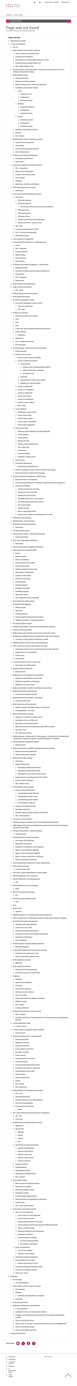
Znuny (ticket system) (20, 1180)
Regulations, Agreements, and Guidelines (26, 1305)
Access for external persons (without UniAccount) (31, 812)
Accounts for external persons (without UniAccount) (32, 271)
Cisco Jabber (19, 1005)
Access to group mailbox (26, 402)
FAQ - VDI (18, 1116)
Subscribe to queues (22, 1193)
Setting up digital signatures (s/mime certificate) (34, 431)
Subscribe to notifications (23, 937)
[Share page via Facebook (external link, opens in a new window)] (28, 1344)
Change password (21, 614)
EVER (17, 889)
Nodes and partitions (22, 560)
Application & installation (23, 982)
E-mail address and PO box (24, 1049)
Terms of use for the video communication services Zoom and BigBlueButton (40, 1324)
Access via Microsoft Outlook (27, 361)
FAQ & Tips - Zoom (21, 1273)
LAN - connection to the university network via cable (30, 646)
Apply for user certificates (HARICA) (27, 850)
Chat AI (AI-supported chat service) (24, 187)
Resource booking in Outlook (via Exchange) (30, 473)
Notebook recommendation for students (31, 1296)
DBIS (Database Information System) (25, 293)
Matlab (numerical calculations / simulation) (28, 698)
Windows (21, 104)
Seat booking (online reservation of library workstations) (31, 863)
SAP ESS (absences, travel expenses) (25, 876)
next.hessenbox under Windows (28, 793)
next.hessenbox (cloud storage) (23, 787)
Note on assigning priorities (27, 511)
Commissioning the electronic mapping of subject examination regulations (40, 483)
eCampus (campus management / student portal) (29, 476)
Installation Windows (27, 107)
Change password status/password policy (29, 617)
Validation (18, 181)
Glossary (18, 133)
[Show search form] (34, 2)
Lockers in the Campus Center (25, 174)
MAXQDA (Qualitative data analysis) (25, 691)
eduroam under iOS (24, 1161)
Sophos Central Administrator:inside (27, 956)
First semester (20, 1289)
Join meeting (19, 146)
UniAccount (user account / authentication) (27, 1036)
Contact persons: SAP (22, 869)
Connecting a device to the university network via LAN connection (37, 649)
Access (17, 245)
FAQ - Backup (19, 136)
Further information (21, 537)
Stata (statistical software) (22, 966)
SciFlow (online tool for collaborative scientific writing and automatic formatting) (39, 918)
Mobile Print (19, 338)
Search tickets (20, 1202)
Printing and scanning (20, 313)
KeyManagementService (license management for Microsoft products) (36, 636)
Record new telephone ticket (24, 1190)
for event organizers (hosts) (29, 1241)
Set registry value (28, 373)
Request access (20, 607)
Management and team (18, 41)
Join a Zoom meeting (25, 1250)
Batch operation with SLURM (24, 563)
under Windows (25, 364)
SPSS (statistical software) (22, 960)
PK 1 (16, 895)
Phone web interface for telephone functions (30, 998)
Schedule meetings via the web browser (31, 1231)
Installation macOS (26, 120)
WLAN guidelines (21, 1167)
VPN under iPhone (24, 216)
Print (16, 322)
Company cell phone (22, 1008)
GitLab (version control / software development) (29, 534)
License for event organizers (24, 142)
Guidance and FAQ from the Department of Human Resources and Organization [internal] (41, 1019)
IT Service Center (18, 15)
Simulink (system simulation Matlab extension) (28, 944)
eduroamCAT (19, 1129)
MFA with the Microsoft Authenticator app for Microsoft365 (35, 727)
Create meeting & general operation (27, 149)
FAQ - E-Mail (22, 405)
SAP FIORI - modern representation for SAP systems (30, 873)
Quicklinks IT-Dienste (51, 2)
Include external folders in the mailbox (32, 380)
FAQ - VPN (18, 226)
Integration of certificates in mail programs (29, 847)
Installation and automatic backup (26, 88)
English (67, 2)
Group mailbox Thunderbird (27, 422)
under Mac (23, 377)
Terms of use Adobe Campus (25, 1327)
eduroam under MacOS (25, 1151)
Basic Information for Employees (26, 479)
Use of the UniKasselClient (24, 1103)
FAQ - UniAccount (21, 1087)
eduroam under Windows (26, 1148)
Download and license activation (26, 694)
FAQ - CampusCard (21, 168)
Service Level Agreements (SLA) (25, 1330)
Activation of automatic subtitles (26, 1270)
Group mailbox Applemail (26, 425)
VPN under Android (24, 213)
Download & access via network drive (27, 973)
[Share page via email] (18, 1344)
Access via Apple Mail (25, 393)
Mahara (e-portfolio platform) (22, 668)
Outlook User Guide (21, 428)
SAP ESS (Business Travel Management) (26, 879)
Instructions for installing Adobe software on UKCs (32, 60)
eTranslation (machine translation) (24, 524)
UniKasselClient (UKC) (22, 1097)
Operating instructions (22, 809)
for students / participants (29, 1244)
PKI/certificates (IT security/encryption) (26, 837)
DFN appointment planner (21, 297)
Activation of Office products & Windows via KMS (31, 639)
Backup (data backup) (20, 75)
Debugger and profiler (22, 588)
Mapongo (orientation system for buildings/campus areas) (32, 688)
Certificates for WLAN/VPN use (25, 1174)
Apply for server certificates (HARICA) (27, 853)
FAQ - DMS (21, 309)
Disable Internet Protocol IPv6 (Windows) (31, 219)
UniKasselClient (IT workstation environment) (28, 1090)
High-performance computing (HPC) (25, 550)
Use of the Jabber (21, 995)
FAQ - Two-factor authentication (25, 232)
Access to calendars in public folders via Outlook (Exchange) (35, 470)
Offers (20, 1109)
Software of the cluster (22, 579)
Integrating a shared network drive (29, 771)
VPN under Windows (24, 200)
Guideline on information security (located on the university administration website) (39, 1316)
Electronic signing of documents (26, 859)
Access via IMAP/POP (25, 386)
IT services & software (18, 44)
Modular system (20, 556)
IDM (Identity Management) (22, 604)
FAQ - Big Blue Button (22, 152)
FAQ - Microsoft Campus (23, 733)
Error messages (20, 345)
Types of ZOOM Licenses (26, 1228)
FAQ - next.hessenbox (22, 816)
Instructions (19, 191)
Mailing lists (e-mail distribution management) (28, 675)
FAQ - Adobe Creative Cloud (24, 66)
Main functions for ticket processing (27, 1183)
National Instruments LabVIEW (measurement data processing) (34, 748)
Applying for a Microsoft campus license (28, 717)
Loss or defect (20, 178)
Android (20, 1138)
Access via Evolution (24, 396)
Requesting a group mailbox (27, 412)
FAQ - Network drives (22, 783)
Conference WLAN (21, 1164)
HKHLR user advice (21, 594)
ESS (16, 882)
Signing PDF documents (23, 844)
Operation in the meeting (26, 1254)
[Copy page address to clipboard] (33, 1344)
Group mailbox (20, 1074)
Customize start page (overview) (26, 1196)
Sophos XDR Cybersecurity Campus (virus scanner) (30, 950)
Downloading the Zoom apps (25, 1260)
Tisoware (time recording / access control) (27, 1011)
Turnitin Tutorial (20, 1026)
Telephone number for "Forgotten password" (30, 620)
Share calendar (23, 438)
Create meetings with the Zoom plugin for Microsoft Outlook (38, 1225)
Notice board (17, 908)
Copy (17, 319)
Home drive (19, 761)
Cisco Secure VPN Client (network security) (27, 194)
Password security (21, 1062)
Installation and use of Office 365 (26, 720)
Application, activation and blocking (27, 184)
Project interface (20, 258)
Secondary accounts (22, 1052)
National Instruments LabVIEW (25, 755)
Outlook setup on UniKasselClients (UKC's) (37, 367)
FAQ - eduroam (20, 1177)
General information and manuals (26, 316)
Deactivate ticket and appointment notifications (31, 1199)
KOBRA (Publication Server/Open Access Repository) (30, 643)
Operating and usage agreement (26, 924)
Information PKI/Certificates (24, 840)
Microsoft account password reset (26, 723)
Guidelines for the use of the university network (30, 1312)
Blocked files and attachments (28, 466)
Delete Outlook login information (33, 370)
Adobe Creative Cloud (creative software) (26, 50)
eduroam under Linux (25, 1154)
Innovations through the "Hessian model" (28, 1267)
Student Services (23, 508)
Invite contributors (21, 252)
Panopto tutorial (20, 834)
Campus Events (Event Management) (25, 155)
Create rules (22, 450)
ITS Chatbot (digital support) (22, 623)
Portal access (19, 655)
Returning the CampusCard (24, 171)
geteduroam (19, 1126)
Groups (17, 1081)
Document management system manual (28, 303)
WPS (17, 902)
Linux (20, 91)
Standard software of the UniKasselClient (29, 1100)
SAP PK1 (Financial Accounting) (23, 892)
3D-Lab (15, 47)
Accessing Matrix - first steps (24, 710)
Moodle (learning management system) (26, 742)
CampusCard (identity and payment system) (27, 165)
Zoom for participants (22, 1247)
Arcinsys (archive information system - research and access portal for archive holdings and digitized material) (38, 71)
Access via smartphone (25, 399)
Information (19, 543)
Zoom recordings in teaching (27, 1237)
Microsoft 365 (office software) (23, 714)
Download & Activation (23, 701)
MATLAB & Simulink (22, 947)
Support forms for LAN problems (26, 652)
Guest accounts (20, 1055)
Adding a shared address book (28, 444)
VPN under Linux (23, 210)
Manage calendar (23, 441)
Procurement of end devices (24, 1106)
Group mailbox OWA (24, 415)
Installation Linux (26, 94)
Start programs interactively (24, 572)
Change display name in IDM (24, 1071)
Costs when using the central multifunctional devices (32, 329)
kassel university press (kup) (22, 630)
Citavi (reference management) (23, 239)
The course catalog (24, 505)
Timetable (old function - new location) (30, 498)
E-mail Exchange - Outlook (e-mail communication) (29, 348)
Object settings (20, 255)
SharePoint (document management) (25, 921)
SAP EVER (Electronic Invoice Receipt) (25, 885)
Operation (18, 911)
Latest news (19, 162)
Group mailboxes (21, 409)
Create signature (23, 434)
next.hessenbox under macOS (28, 796)
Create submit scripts (22, 566)
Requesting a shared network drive (29, 767)
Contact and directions (18, 1333)
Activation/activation (22, 1046)
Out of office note (23, 447)
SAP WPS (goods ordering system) (24, 899)
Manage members (21, 268)
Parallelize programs (22, 591)
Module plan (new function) (27, 495)
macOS (20, 117)
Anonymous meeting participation (26, 1257)
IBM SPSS (18, 963)
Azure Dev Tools (20, 730)
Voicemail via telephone (23, 989)
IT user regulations (21, 1309)
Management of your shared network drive (32, 774)
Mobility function (21, 1001)
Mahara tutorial (20, 672)
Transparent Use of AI (12, 1362)
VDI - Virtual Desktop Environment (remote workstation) (31, 1113)
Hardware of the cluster (23, 575)
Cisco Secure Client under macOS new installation (36, 207)
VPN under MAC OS (24, 203)
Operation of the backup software (26, 129)
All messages (17, 1279)
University (8, 15)
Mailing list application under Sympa (27, 681)
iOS (19, 1141)
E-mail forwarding (24, 453)
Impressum (12, 1366)
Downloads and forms (20, 1302)
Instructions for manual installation (27, 1145)
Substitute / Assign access (26, 457)
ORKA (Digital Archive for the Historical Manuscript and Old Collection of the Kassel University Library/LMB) (40, 827)
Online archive (20, 460)
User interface (20, 261)
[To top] (68, 1375)
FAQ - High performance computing (27, 598)
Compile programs (21, 585)
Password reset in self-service (25, 1058)
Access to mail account (23, 354)
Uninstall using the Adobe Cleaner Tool (28, 63)
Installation (21, 335)
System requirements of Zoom (28, 1263)
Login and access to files (23, 927)
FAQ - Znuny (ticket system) (24, 1206)
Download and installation (24, 57)
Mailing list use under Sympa (25, 684)
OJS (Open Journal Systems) (22, 819)
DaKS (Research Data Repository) (24, 284)
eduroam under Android (25, 1158)
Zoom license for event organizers (29, 1215)
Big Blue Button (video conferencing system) (27, 139)
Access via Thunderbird (25, 390)
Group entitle (19, 274)
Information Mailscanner (23, 463)
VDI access (19, 1119)
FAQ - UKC (18, 1093)
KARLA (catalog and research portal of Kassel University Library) (34, 633)
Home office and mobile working (23, 601)
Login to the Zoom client (26, 1218)
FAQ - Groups (19, 1084)
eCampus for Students (22, 486)
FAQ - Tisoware (20, 1014)
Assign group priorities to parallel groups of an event (35, 514)
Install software (20, 582)
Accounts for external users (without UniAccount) (31, 934)
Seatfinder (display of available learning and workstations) (32, 915)
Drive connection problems (24, 780)
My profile (18, 611)
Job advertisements (21, 1283)
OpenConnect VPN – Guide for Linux (30, 223)
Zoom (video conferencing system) (24, 1209)
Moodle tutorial (20, 745)
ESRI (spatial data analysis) (22, 518)
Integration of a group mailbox (30, 383)
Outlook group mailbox (25, 418)
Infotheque (14, 1276)
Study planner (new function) (27, 492)
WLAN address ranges (22, 1170)
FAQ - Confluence (21, 277)
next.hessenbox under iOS (26, 803)
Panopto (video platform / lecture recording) (27, 831)
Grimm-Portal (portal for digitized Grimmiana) (28, 547)
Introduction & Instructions (24, 158)
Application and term (22, 1042)
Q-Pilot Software (20, 332)
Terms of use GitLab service (24, 1320)
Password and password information (27, 1065)
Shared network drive (22, 764)
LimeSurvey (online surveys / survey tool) (26, 662)
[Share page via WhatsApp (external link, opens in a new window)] (23, 1344)
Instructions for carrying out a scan (26, 953)
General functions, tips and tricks (29, 489)
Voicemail (18, 986)
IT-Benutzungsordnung (12, 1370)
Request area (19, 280)
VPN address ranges (22, 236)
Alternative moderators (25, 1234)
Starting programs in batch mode (26, 569)
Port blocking (19, 659)
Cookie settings (11, 1375)
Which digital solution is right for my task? (27, 1286)
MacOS (20, 1135)
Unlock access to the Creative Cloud (27, 53)
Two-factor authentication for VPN (26, 229)
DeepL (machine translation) (22, 287)
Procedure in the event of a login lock (27, 1068)
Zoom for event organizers (24, 1212)
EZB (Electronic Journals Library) (24, 521)
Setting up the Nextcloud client (25, 806)
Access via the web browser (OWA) (29, 357)
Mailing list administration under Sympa (28, 678)
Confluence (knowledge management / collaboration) (30, 264)
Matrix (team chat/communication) (24, 704)
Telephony (16, 976)
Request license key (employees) (26, 751)
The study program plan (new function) (31, 502)
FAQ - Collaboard (20, 248)
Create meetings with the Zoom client (30, 1222)
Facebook (49, 1356)
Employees (19, 1299)
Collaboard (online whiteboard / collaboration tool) (29, 242)
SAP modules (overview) (21, 866)
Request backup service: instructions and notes (30, 84)
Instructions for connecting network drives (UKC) (31, 777)
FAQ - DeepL (19, 290)
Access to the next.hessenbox (25, 790)
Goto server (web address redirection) (25, 540)
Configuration (24, 97)
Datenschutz (12, 1356)
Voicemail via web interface (24, 992)
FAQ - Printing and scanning (24, 341)
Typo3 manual (20, 1033)
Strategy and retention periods (25, 81)
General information (22, 78)
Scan (17, 325)
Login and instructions (25, 306)
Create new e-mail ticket (23, 1186)
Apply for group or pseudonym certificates (29, 856)
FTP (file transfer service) (21, 531)
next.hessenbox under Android (28, 800)
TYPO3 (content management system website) (28, 1030)
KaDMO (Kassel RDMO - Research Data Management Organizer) (34, 627)
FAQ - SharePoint (21, 940)
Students (18, 1292)
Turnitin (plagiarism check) (22, 1023)
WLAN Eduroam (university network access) (27, 1122)
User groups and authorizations (25, 665)
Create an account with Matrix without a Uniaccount (32, 707)
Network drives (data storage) (22, 758)
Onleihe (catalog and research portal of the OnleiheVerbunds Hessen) (36, 822)
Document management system (23, 300)
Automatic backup (26, 100)
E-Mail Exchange (20, 351)
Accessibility (12, 1359)
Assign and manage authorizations (27, 931)
